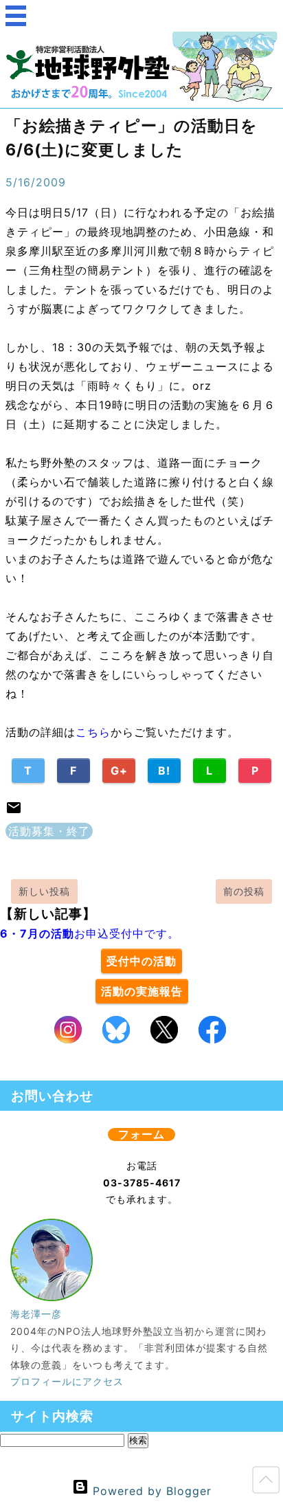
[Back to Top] (266, 1482)
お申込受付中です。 (89, 933)
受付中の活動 (141, 961)
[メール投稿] (13, 812)
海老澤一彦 (36, 1314)
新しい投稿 (44, 891)
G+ (119, 770)
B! (164, 770)
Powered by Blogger (150, 1491)
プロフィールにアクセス (67, 1381)
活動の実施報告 (142, 991)
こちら (93, 732)
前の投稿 (243, 891)
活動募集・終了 (49, 831)
